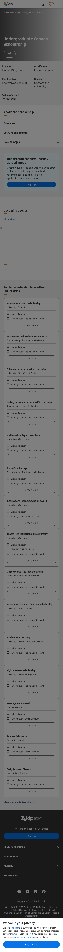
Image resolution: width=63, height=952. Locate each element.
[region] (31, 935)
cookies (14, 927)
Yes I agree (31, 944)
